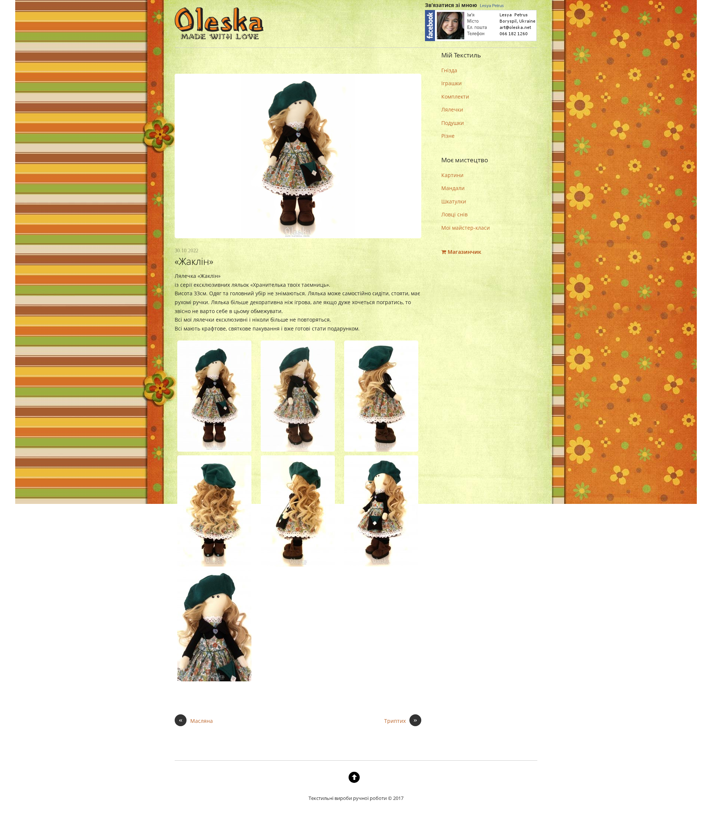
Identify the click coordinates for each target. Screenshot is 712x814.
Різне (448, 135)
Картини (452, 175)
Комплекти (455, 96)
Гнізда (449, 70)
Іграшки (451, 83)
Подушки (452, 122)
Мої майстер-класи (465, 227)
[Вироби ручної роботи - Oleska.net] (219, 33)
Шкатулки (453, 201)
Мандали (453, 188)
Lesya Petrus (492, 5)
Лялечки (452, 109)
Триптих (400, 720)
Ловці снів (454, 214)
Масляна (196, 720)
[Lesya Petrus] (481, 39)
